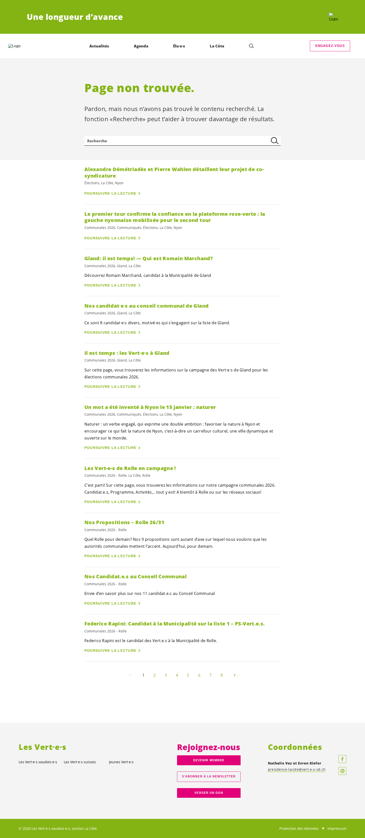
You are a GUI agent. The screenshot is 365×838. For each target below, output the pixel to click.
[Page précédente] (130, 675)
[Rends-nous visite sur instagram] (342, 771)
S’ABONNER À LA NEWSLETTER (209, 776)
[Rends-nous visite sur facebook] (342, 759)
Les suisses (80, 762)
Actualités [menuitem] (99, 45)
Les (38, 762)
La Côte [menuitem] (217, 45)
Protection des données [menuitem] (299, 828)
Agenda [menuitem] (141, 45)
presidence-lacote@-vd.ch (297, 769)
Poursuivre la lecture (110, 193)
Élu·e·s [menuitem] (179, 45)
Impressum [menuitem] (337, 828)
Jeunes (121, 762)
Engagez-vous (330, 46)
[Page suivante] (235, 675)
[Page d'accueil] (333, 17)
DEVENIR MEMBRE (208, 760)
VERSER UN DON (208, 793)
